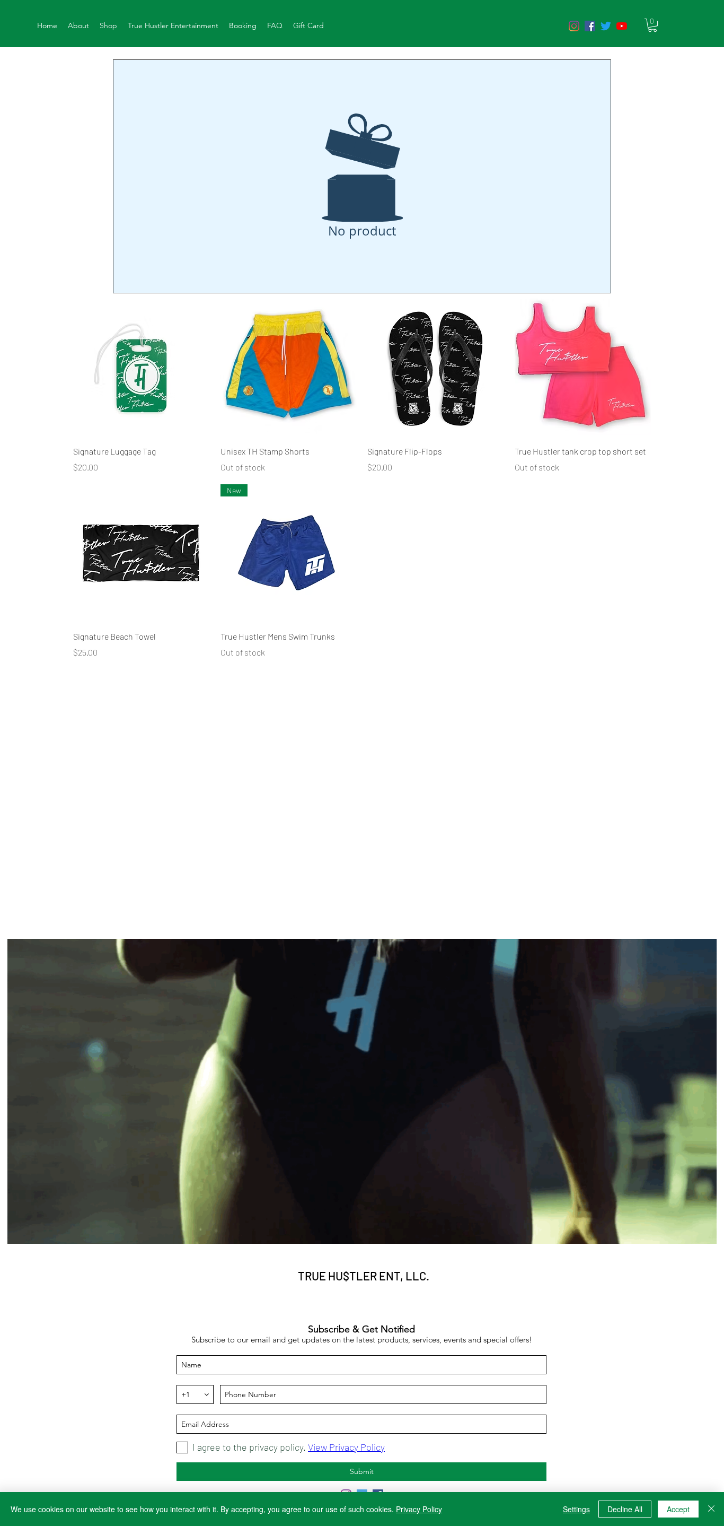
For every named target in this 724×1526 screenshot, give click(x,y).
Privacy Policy (419, 1509)
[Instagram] (574, 26)
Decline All (624, 1509)
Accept (678, 1509)
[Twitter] (606, 26)
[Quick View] (141, 367)
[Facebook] (590, 26)
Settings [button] (576, 1509)
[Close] (711, 1509)
